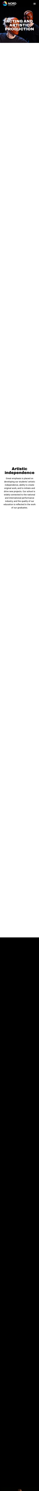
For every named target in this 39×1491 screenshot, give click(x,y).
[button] (34, 4)
